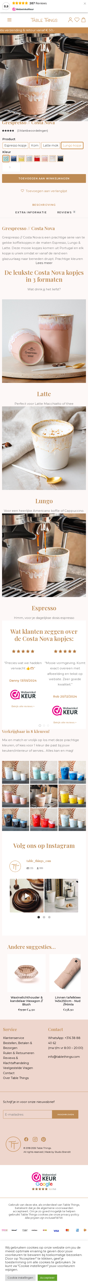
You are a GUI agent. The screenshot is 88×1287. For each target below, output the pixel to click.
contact (9, 1073)
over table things (16, 1078)
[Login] (69, 19)
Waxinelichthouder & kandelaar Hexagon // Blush (26, 1001)
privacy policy (70, 1214)
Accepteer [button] (47, 1277)
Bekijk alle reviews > (23, 706)
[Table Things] (44, 20)
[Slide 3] (48, 725)
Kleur (6, 152)
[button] (9, 19)
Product (8, 139)
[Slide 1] (40, 725)
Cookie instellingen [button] (20, 1277)
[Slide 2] (44, 725)
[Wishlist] (76, 19)
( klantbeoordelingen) (32, 130)
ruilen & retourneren (18, 1053)
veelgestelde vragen (18, 1068)
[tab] (31, 214)
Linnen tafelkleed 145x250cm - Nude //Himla (68, 1001)
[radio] (15, 145)
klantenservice (13, 1038)
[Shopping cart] (82, 19)
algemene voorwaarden (57, 1208)
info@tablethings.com (64, 1057)
